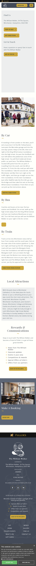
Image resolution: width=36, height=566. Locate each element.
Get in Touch (9, 54)
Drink (10, 528)
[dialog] (18, 555)
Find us (26, 531)
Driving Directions (9, 192)
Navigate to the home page (6, 5)
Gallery (26, 528)
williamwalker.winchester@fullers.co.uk (18, 483)
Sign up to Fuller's (17, 369)
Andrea (18, 472)
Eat (9, 525)
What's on (10, 534)
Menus (26, 525)
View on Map (9, 29)
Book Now (21, 5)
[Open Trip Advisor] (23, 488)
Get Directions (10, 35)
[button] (18, 559)
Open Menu (31, 5)
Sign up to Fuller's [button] (18, 516)
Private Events (9, 531)
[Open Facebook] (12, 488)
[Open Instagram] (18, 488)
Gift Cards (10, 537)
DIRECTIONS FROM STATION (11, 268)
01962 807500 (18, 477)
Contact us (26, 534)
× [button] (34, 545)
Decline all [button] (26, 562)
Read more (21, 557)
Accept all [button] (9, 562)
